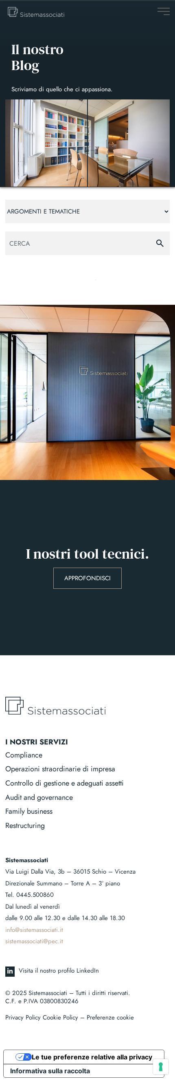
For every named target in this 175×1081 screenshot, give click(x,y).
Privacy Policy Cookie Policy (41, 1017)
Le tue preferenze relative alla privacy (92, 1057)
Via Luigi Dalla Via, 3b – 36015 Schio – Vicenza (70, 871)
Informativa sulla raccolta (50, 1071)
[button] (164, 11)
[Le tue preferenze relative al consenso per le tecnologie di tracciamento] (160, 1066)
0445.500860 (35, 894)
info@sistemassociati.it (34, 929)
